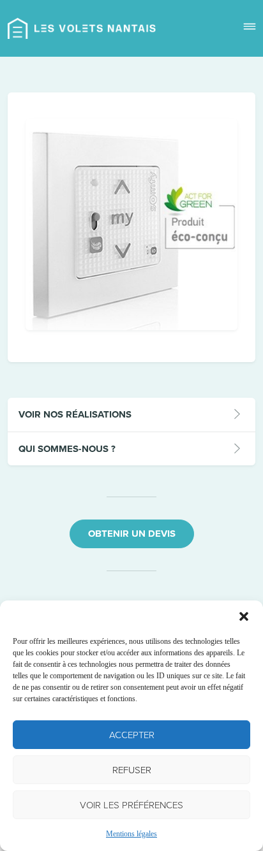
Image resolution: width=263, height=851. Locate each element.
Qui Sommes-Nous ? (67, 449)
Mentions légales (131, 833)
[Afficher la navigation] (249, 28)
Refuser (131, 770)
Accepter (131, 735)
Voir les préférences (131, 805)
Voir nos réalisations (75, 414)
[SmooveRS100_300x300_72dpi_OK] (131, 327)
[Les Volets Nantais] (82, 28)
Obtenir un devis (132, 533)
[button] (243, 616)
